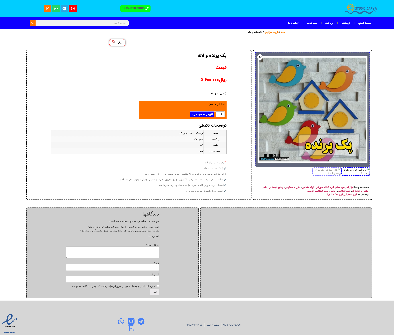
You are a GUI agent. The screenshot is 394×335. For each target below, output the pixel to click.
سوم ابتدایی (321, 191)
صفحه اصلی (364, 23)
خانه (283, 32)
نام (156, 262)
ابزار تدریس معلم (344, 187)
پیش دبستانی (276, 187)
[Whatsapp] (56, 8)
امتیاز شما (154, 236)
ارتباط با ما (293, 23)
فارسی (310, 191)
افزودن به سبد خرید (202, 114)
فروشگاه (346, 23)
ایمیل (155, 274)
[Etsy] (47, 8)
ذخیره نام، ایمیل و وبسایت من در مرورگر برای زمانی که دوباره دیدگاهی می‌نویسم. (113, 286)
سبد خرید (312, 23)
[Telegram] (64, 8)
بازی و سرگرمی (271, 32)
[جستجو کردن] (33, 23)
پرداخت (329, 23)
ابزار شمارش (350, 194)
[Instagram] (73, 8)
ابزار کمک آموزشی (325, 187)
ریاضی (333, 191)
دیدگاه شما (152, 245)
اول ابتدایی (308, 187)
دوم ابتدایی (344, 191)
